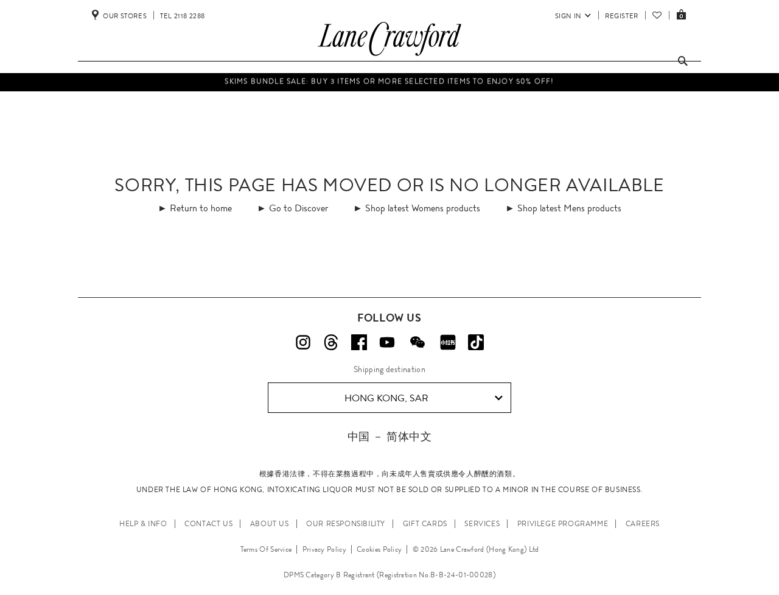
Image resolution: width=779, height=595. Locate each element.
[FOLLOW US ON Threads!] (331, 342)
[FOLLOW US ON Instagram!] (303, 342)
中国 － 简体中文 (389, 436)
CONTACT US (208, 523)
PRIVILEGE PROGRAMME (562, 523)
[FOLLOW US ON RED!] (448, 342)
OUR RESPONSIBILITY (345, 523)
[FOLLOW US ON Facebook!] (359, 342)
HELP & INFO (143, 523)
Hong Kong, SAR (386, 398)
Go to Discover (298, 208)
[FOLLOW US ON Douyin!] (476, 342)
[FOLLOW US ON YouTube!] (387, 342)
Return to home (201, 208)
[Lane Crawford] (389, 56)
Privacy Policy (324, 549)
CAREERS (643, 523)
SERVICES (482, 523)
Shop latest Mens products (569, 208)
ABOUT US (269, 523)
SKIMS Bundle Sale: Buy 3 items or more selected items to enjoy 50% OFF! (389, 79)
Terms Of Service (266, 549)
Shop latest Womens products (422, 208)
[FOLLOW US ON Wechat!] (417, 342)
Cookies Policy (379, 549)
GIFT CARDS (425, 523)
